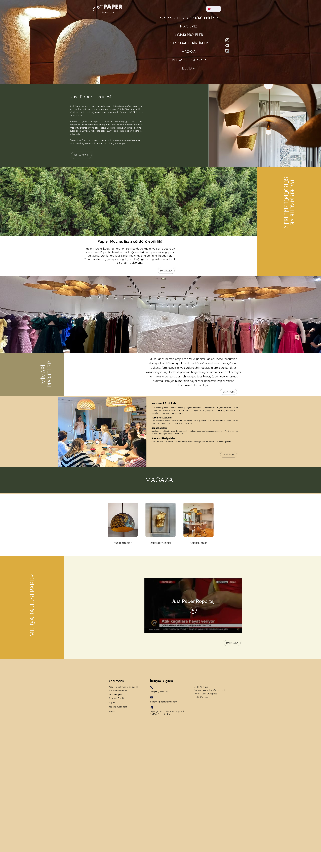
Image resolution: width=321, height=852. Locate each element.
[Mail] (151, 697)
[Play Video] (193, 610)
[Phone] (151, 687)
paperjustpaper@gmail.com (163, 701)
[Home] (151, 707)
